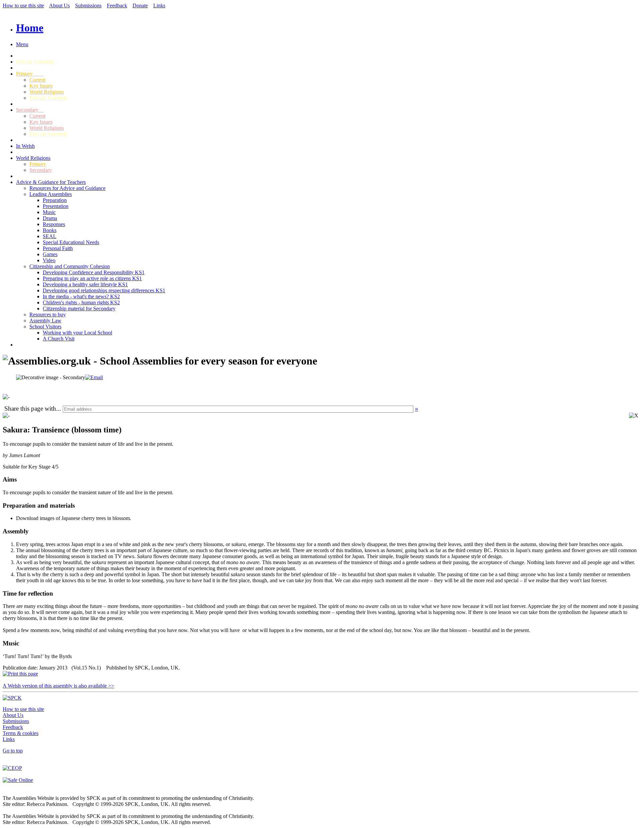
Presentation (55, 206)
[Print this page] (20, 674)
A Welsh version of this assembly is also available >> (58, 686)
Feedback (117, 5)
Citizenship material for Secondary (79, 308)
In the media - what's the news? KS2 (81, 296)
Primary (29, 74)
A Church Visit (58, 338)
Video (49, 260)
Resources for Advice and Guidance (67, 188)
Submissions (88, 5)
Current (37, 80)
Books (49, 230)
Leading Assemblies (50, 194)
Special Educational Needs (71, 242)
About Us (59, 5)
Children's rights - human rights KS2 (81, 302)
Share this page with (30, 408)
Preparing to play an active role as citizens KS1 (92, 278)
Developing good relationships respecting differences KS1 (104, 290)
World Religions (46, 92)
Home (29, 28)
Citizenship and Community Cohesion (69, 266)
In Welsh (25, 146)
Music (49, 212)
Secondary (30, 110)
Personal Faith (58, 248)
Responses (54, 224)
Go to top (13, 750)
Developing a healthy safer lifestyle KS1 (85, 284)
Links (159, 5)
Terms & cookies (20, 733)
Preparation (55, 200)
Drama (50, 218)
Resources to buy (47, 314)
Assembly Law (45, 320)
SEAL (49, 236)
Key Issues (40, 86)
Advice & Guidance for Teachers (51, 182)
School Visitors (45, 326)
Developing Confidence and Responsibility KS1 (94, 272)
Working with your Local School (77, 332)
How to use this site (23, 5)
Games (50, 254)
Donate (140, 5)
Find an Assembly (37, 62)
